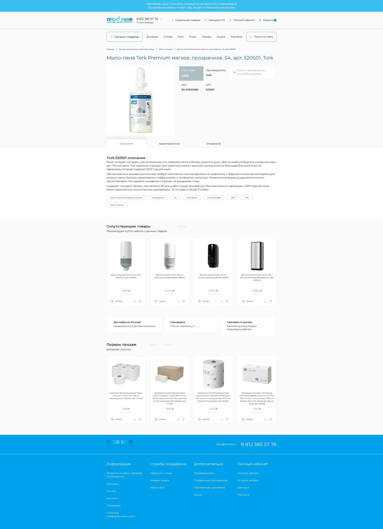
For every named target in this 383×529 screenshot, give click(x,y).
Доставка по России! (127, 322)
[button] (181, 227)
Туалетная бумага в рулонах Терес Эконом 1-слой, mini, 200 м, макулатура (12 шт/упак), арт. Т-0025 (126, 395)
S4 (175, 198)
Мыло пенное (165, 49)
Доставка (152, 36)
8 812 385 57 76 (147, 19)
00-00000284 (214, 198)
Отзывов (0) (213, 143)
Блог (181, 36)
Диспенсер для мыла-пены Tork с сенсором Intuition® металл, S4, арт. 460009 (257, 277)
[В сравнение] (134, 301)
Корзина (269, 20)
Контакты (237, 36)
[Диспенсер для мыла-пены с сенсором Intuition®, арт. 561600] (169, 256)
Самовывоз (177, 322)
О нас (192, 36)
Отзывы (206, 36)
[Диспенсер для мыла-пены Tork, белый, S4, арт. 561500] (126, 256)
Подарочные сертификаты (211, 480)
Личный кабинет (244, 20)
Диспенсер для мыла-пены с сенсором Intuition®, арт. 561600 (169, 276)
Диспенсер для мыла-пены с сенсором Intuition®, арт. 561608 (213, 276)
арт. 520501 (192, 198)
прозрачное (158, 198)
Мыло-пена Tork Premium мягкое (126, 198)
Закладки (243, 487)
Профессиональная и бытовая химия (136, 49)
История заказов (247, 480)
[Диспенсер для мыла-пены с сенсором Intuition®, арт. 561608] (213, 256)
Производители (204, 473)
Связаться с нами (161, 473)
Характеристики (169, 143)
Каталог (127, 37)
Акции (221, 36)
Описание (126, 143)
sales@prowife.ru (226, 444)
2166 (233, 198)
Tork (209, 75)
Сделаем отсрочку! (239, 322)
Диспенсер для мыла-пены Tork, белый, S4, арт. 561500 (126, 276)
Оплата (168, 36)
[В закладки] (140, 301)
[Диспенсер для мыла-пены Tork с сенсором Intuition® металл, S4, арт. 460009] (257, 256)
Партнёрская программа (209, 487)
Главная (110, 49)
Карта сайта (157, 487)
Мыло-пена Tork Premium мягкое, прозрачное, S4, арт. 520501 (206, 49)
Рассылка (243, 494)
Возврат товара (159, 480)
